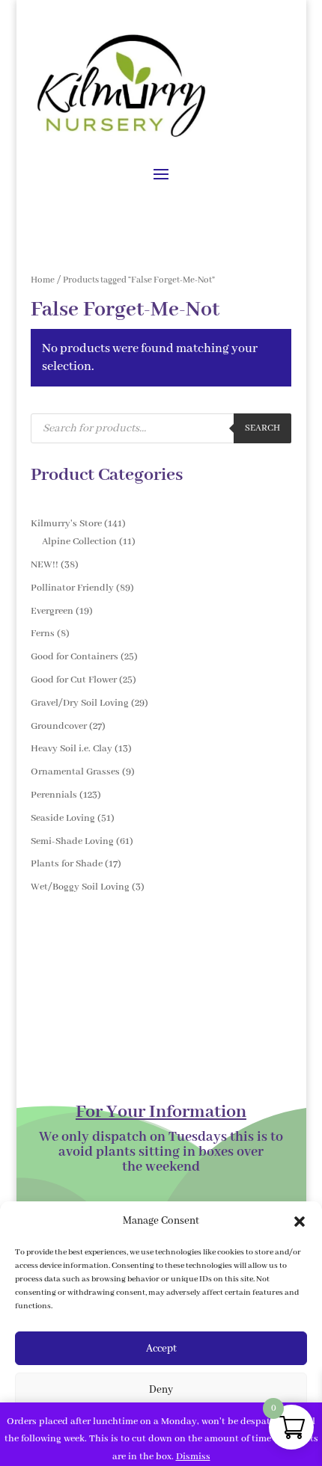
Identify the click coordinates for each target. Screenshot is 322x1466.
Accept (161, 1348)
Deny (161, 1389)
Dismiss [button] (193, 1456)
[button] (299, 1221)
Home (43, 280)
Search (262, 428)
